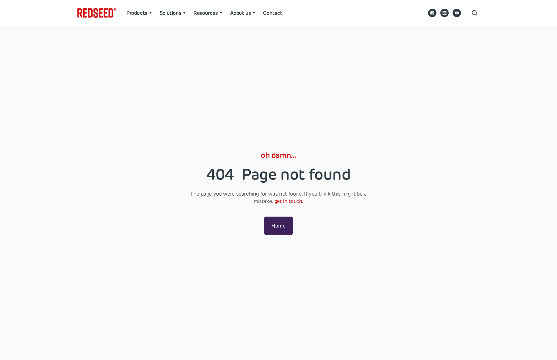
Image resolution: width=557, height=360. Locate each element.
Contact (272, 13)
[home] (96, 13)
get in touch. (288, 201)
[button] (139, 13)
